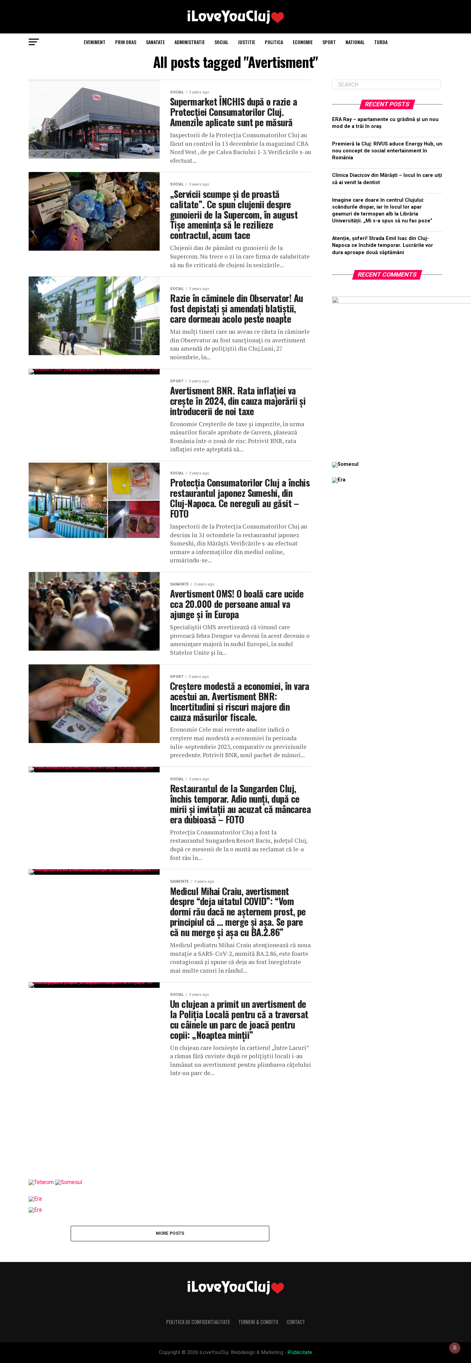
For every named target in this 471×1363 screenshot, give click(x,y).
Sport (329, 42)
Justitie (246, 42)
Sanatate (155, 42)
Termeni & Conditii (258, 1321)
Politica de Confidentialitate (198, 1321)
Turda (381, 42)
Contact (296, 1321)
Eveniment (95, 42)
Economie (303, 42)
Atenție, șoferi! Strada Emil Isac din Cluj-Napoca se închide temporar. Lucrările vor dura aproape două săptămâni (382, 245)
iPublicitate (300, 1352)
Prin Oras (125, 42)
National (354, 42)
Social (221, 42)
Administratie (189, 42)
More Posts (170, 1233)
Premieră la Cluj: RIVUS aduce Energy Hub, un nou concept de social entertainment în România (387, 151)
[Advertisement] (170, 1126)
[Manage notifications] (454, 1347)
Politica (274, 42)
